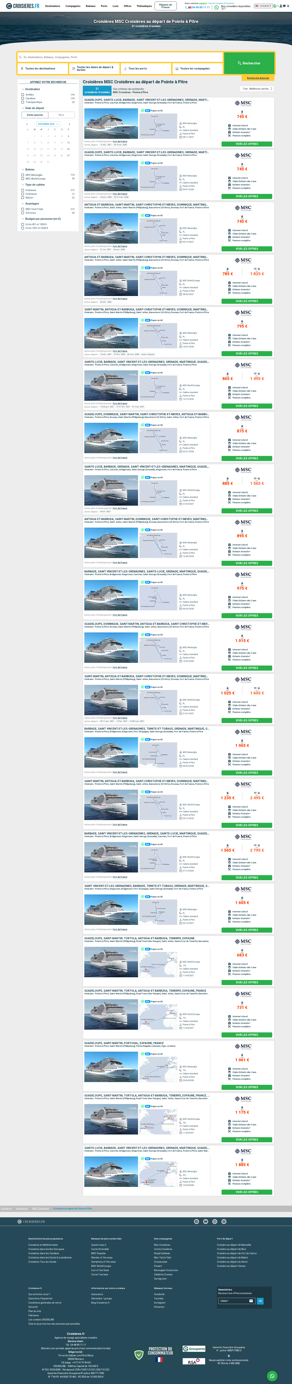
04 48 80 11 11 (78, 1344)
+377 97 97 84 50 (81, 1362)
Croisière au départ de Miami (232, 1257)
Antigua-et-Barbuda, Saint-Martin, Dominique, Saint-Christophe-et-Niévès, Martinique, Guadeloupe (147, 519)
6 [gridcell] (68, 136)
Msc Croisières (162, 1245)
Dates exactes (35, 115)
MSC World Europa (101, 1266)
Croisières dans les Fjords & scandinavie (50, 1257)
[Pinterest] (223, 1221)
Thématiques (144, 6)
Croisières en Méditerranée (43, 1245)
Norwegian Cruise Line (166, 1270)
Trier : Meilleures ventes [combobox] (256, 88)
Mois (61, 115)
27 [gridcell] (68, 155)
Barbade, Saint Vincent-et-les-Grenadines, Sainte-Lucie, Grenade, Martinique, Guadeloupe (147, 571)
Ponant (158, 1266)
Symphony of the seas (103, 1261)
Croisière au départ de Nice (231, 1249)
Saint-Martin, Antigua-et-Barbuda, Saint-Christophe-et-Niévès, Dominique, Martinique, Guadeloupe (147, 309)
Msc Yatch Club (162, 1257)
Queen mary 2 (98, 1245)
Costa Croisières (163, 1249)
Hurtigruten (160, 1278)
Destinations (52, 6)
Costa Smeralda (100, 1249)
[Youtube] (205, 1221)
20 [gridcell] (68, 149)
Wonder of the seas (102, 1257)
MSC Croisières (40, 1208)
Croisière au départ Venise (231, 1266)
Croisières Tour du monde (42, 1261)
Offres (127, 6)
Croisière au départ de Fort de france (237, 1253)
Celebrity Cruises (163, 1274)
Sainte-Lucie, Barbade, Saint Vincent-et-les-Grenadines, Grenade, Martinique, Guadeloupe (147, 362)
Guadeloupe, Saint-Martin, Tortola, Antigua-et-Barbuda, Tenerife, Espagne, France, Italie (147, 1095)
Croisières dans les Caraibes (43, 1253)
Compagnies (73, 6)
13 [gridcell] (68, 142)
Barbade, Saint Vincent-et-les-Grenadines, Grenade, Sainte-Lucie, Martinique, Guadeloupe (147, 833)
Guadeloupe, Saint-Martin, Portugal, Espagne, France (124, 1043)
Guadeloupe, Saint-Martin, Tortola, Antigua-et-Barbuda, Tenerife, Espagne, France (145, 990)
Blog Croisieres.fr (100, 1302)
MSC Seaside (98, 1253)
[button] (236, 7)
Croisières (6, 1208)
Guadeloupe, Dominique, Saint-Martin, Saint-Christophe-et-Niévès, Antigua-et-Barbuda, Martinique (147, 414)
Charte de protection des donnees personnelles (54, 1323)
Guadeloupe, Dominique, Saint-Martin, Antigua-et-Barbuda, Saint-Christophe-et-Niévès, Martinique (147, 624)
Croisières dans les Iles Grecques (46, 1249)
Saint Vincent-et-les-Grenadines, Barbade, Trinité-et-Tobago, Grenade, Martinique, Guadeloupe (147, 886)
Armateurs (22, 1208)
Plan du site (34, 1311)
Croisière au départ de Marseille (234, 1245)
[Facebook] (196, 1221)
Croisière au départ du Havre (232, 1261)
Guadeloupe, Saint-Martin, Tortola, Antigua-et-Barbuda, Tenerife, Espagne (139, 938)
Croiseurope (160, 1261)
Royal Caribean (162, 1253)
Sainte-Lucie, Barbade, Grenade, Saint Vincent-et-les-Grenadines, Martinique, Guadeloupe (147, 466)
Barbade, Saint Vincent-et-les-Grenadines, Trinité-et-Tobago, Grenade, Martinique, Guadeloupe (147, 728)
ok (260, 1301)
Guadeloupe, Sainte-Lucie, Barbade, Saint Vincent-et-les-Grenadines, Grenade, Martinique (147, 100)
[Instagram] (214, 1221)
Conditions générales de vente (44, 1302)
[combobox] (121, 57)
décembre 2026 (46, 124)
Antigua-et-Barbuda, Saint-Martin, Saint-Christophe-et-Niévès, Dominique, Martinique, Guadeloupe (147, 204)
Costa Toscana (99, 1274)
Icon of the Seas (100, 1270)
